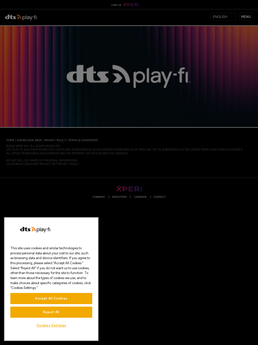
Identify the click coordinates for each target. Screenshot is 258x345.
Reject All (51, 312)
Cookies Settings (51, 325)
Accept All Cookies (51, 298)
